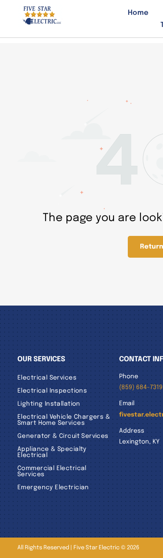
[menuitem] (129, 13)
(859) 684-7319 (141, 387)
